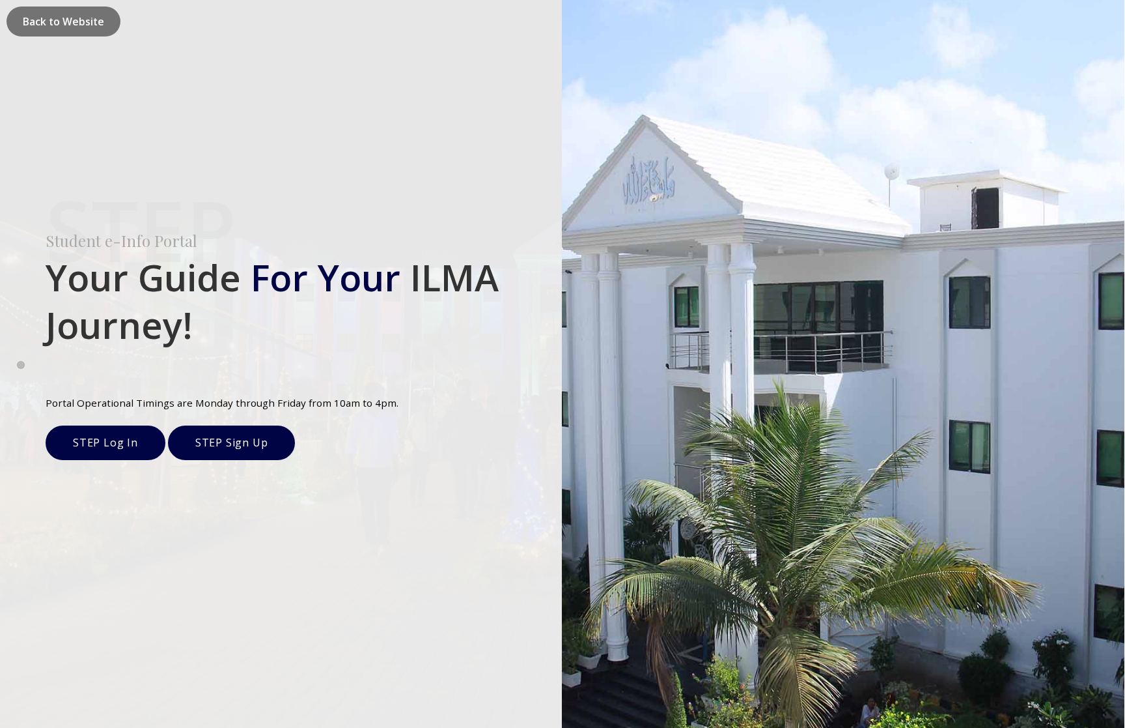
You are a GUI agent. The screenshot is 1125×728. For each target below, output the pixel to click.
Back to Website (63, 21)
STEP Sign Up (231, 442)
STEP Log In (105, 442)
